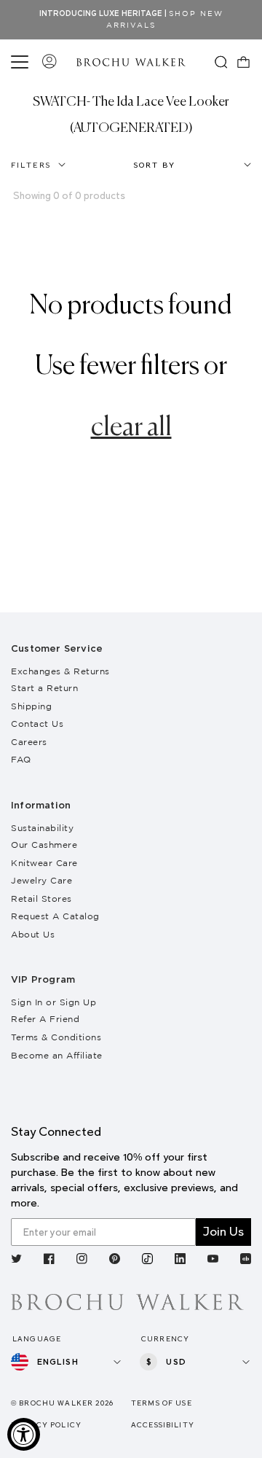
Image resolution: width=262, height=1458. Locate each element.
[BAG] (244, 62)
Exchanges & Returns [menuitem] (60, 671)
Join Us (223, 1232)
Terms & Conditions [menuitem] (56, 1037)
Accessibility (162, 1425)
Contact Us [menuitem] (37, 723)
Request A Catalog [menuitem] (55, 916)
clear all (131, 428)
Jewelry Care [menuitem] (41, 880)
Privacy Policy (46, 1425)
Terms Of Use (161, 1403)
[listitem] (16, 1260)
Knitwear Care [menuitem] (44, 863)
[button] (22, 62)
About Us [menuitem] (33, 934)
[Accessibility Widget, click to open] (23, 1434)
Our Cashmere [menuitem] (44, 844)
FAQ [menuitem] (21, 759)
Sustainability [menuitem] (42, 828)
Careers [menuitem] (29, 741)
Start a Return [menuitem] (44, 688)
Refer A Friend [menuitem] (45, 1019)
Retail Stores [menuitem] (41, 898)
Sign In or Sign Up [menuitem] (53, 1002)
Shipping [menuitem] (31, 706)
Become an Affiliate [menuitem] (57, 1055)
